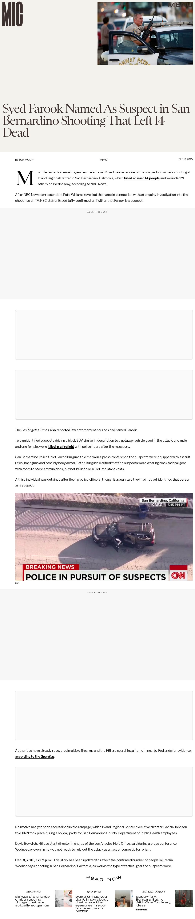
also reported (60, 430)
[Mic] (12, 14)
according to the (28, 756)
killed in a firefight (61, 446)
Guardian (47, 756)
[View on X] (104, 335)
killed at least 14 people (142, 178)
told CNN (22, 833)
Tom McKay (26, 159)
